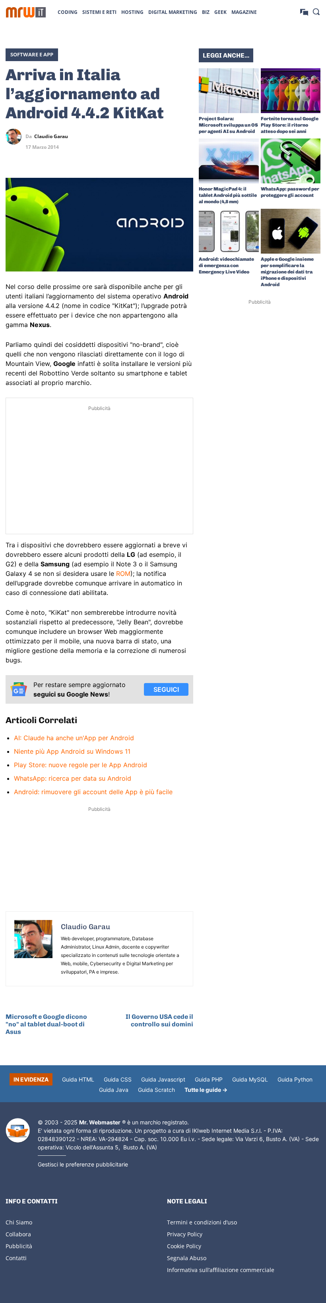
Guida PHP (209, 1079)
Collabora (18, 1234)
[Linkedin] (149, 136)
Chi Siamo (19, 1222)
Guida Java (113, 1089)
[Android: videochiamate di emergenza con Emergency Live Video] (229, 231)
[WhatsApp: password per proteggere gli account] (291, 161)
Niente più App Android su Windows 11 (72, 751)
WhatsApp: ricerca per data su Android (72, 778)
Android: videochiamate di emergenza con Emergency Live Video (226, 265)
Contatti (16, 1258)
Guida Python (294, 1079)
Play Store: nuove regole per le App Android (80, 765)
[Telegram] (185, 136)
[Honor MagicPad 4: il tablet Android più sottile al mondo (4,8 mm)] (229, 161)
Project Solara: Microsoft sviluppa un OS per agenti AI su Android (228, 125)
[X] (130, 136)
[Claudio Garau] (15, 136)
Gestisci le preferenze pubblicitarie (83, 1164)
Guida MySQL (250, 1079)
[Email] (185, 155)
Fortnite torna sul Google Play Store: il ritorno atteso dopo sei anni (289, 125)
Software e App (31, 54)
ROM (123, 573)
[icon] (304, 11)
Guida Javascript (163, 1079)
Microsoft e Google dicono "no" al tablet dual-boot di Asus (46, 1024)
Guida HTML (78, 1079)
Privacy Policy (184, 1234)
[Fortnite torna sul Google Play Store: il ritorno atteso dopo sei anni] (291, 90)
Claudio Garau (51, 136)
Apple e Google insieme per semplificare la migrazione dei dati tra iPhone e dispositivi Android (287, 271)
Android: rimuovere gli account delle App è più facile (93, 792)
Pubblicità (19, 1246)
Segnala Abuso (186, 1258)
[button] (316, 11)
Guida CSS (118, 1079)
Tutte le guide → (205, 1089)
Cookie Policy (184, 1246)
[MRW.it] (26, 12)
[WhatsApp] (167, 136)
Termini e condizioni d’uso (202, 1222)
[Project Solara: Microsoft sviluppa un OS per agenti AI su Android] (229, 90)
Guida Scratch (156, 1089)
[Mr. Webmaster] (18, 1130)
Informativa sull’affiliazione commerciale (220, 1270)
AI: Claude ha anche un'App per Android (74, 738)
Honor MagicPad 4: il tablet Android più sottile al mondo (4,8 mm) (228, 195)
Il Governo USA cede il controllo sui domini (159, 1020)
